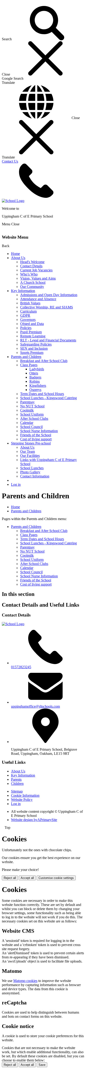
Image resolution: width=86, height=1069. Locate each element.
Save (42, 1064)
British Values (30, 303)
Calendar (26, 423)
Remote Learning (32, 336)
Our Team (27, 451)
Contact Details (31, 266)
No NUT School (32, 406)
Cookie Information (25, 795)
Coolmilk (27, 410)
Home (15, 254)
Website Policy (22, 800)
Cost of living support (36, 439)
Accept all (27, 878)
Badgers (35, 377)
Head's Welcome (32, 262)
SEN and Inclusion (34, 348)
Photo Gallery (30, 472)
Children (17, 783)
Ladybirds (36, 369)
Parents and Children (26, 357)
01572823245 (21, 667)
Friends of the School (35, 435)
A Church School (32, 282)
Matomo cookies (25, 981)
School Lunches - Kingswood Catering (48, 398)
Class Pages (28, 365)
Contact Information (34, 476)
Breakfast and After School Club (43, 361)
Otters (33, 373)
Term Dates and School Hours (42, 394)
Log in (16, 484)
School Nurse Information (39, 431)
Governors (28, 320)
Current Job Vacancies (36, 270)
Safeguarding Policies (36, 344)
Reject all (10, 878)
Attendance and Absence (38, 299)
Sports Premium (31, 353)
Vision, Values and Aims (38, 278)
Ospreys (35, 390)
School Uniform (32, 414)
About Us (18, 258)
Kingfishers (37, 385)
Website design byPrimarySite (34, 820)
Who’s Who (29, 274)
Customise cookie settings (56, 878)
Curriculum (28, 311)
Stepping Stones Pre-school (31, 443)
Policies (25, 328)
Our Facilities (30, 456)
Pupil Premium (31, 332)
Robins (34, 381)
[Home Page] (13, 201)
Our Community (32, 287)
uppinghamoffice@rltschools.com (35, 706)
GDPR (25, 315)
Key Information (23, 291)
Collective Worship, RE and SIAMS (46, 307)
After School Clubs (34, 418)
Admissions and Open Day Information (48, 295)
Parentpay (27, 402)
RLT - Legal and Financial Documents (48, 340)
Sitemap (17, 791)
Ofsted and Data (32, 324)
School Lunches (32, 468)
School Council (31, 427)
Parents (16, 779)
